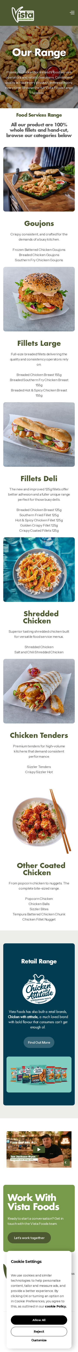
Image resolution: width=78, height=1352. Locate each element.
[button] (72, 12)
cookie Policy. (56, 1306)
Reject (39, 1331)
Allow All (38, 1320)
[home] (22, 12)
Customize (39, 1340)
